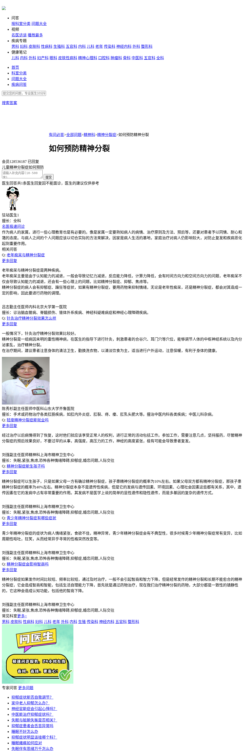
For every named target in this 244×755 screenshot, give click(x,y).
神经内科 (124, 46)
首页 (15, 67)
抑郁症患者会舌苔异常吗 (32, 726)
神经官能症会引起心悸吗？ (34, 709)
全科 (160, 58)
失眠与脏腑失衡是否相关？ (34, 720)
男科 (15, 46)
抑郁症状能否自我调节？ (32, 697)
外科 (136, 46)
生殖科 (59, 46)
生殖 (82, 622)
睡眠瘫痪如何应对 (26, 743)
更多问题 (25, 688)
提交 (49, 177)
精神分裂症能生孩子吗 (26, 466)
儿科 (90, 46)
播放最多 (35, 35)
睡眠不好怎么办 (24, 732)
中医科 (137, 58)
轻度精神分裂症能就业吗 (28, 420)
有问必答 (56, 135)
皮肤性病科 (67, 58)
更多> (22, 616)
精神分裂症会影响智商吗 (28, 564)
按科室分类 (20, 24)
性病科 (46, 46)
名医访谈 (19, 35)
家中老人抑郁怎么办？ (30, 703)
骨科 (127, 58)
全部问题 (73, 135)
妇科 (24, 46)
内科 (82, 46)
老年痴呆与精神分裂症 (26, 255)
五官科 (71, 46)
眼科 (53, 58)
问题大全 (39, 24)
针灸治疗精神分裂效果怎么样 (31, 318)
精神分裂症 (106, 135)
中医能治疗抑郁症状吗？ (32, 714)
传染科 (109, 46)
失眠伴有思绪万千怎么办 (32, 749)
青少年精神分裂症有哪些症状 (31, 518)
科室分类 (19, 73)
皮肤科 (34, 46)
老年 (99, 46)
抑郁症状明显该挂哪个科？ (34, 737)
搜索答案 (9, 103)
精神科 (89, 135)
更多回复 (9, 261)
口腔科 (104, 58)
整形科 (146, 46)
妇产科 (43, 58)
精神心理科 (87, 58)
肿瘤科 (116, 58)
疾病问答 (19, 85)
